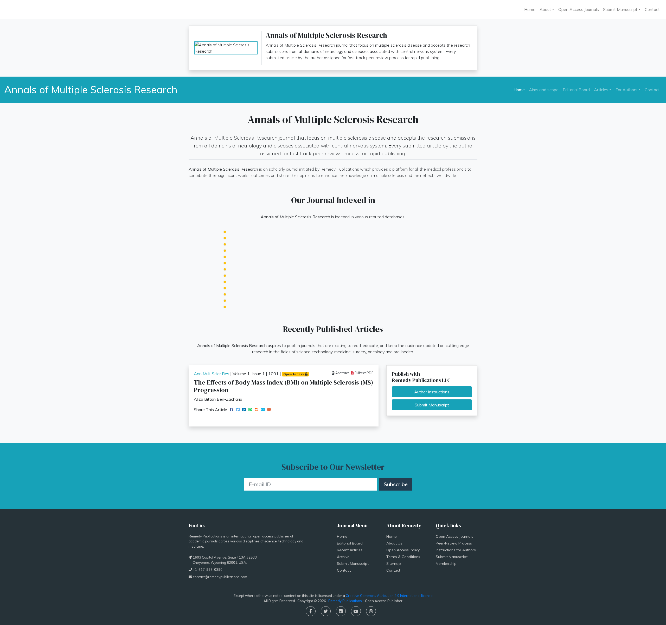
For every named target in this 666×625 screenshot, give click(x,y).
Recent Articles (349, 550)
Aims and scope (544, 89)
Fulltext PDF (363, 373)
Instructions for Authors (456, 550)
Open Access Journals (578, 9)
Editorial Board (576, 89)
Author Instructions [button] (432, 391)
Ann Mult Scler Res (211, 373)
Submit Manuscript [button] (620, 9)
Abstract (342, 373)
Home (529, 9)
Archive (343, 556)
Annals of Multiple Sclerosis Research (90, 89)
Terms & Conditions (403, 556)
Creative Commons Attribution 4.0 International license (389, 595)
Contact (652, 9)
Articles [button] (601, 89)
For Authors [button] (626, 89)
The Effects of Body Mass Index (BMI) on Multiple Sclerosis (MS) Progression (283, 386)
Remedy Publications (345, 601)
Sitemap (393, 563)
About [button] (545, 9)
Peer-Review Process (454, 543)
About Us (394, 543)
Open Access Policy (403, 550)
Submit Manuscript (353, 563)
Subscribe (396, 484)
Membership (446, 563)
